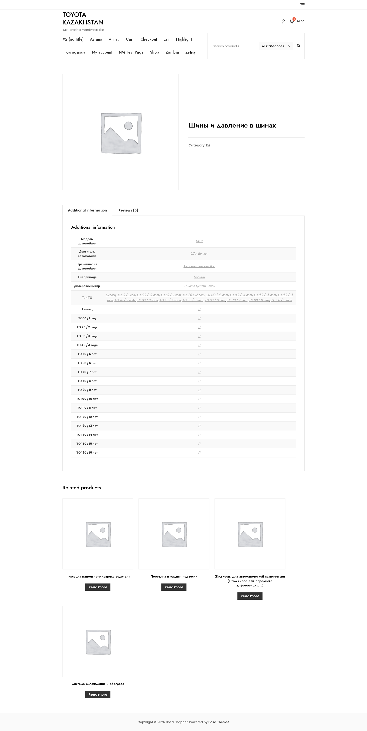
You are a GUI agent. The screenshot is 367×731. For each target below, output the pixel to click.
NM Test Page (131, 52)
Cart (130, 39)
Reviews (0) (128, 210)
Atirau (114, 39)
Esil (167, 39)
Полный (199, 277)
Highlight (184, 39)
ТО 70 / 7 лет (237, 300)
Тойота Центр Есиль (199, 286)
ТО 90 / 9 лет (281, 300)
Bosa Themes (218, 722)
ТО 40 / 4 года (170, 300)
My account (102, 52)
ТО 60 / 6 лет (215, 300)
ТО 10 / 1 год (126, 295)
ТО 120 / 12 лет (193, 295)
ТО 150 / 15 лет (265, 295)
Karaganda (76, 52)
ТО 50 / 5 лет (192, 300)
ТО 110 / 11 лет (171, 295)
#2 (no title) (73, 39)
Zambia (172, 52)
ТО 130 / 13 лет (217, 295)
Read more (98, 587)
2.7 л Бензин (199, 253)
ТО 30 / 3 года (147, 300)
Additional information (87, 210)
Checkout (148, 39)
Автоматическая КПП (199, 266)
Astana (96, 39)
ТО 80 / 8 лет (259, 300)
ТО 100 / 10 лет (148, 295)
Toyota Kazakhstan (82, 18)
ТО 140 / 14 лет (241, 295)
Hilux (199, 241)
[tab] (87, 210)
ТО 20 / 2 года (125, 300)
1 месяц (111, 295)
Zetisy (190, 52)
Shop (154, 52)
